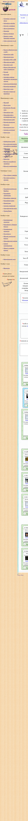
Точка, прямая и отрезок (10, 175)
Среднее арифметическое (10, 84)
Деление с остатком (9, 26)
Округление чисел (8, 65)
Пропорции (6, 125)
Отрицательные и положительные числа (9, 116)
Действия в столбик (9, 23)
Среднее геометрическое (8, 245)
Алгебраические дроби (9, 141)
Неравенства (7, 203)
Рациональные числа (9, 127)
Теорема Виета (8, 211)
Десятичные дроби (9, 54)
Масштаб (6, 103)
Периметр (6, 31)
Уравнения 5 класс (9, 89)
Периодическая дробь (9, 120)
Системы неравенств (9, 206)
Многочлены (7, 149)
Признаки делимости (9, 122)
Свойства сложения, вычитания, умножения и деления (10, 79)
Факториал (7, 268)
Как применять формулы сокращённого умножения (10, 145)
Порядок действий (9, 34)
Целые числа (7, 132)
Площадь (6, 72)
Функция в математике (10, 166)
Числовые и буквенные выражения (9, 93)
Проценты (6, 75)
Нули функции (7, 234)
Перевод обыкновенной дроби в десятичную (10, 68)
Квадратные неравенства (7, 194)
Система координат (9, 130)
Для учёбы (23, 17)
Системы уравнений (9, 154)
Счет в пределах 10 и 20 (10, 41)
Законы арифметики (9, 28)
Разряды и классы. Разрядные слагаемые (9, 37)
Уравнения (6, 159)
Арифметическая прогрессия (8, 221)
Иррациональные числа (10, 259)
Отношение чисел (8, 112)
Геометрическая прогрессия (8, 230)
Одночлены (6, 151)
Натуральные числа (9, 57)
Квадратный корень (9, 201)
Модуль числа (7, 105)
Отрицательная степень (10, 241)
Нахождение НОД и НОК (10, 60)
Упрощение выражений (10, 86)
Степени (6, 156)
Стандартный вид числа (10, 208)
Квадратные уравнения (10, 198)
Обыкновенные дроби (9, 62)
